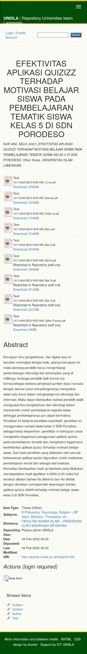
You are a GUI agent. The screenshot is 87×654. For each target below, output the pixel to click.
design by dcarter (25, 644)
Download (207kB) (26, 309)
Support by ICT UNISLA (57, 644)
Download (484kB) (26, 269)
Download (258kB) (26, 186)
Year (15, 618)
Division (17, 609)
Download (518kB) (26, 233)
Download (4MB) (25, 329)
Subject (17, 604)
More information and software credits (31, 639)
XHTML (66, 639)
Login (9, 33)
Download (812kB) (26, 289)
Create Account (16, 35)
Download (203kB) (26, 202)
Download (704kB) (26, 218)
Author (17, 613)
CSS (77, 639)
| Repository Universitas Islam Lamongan (38, 19)
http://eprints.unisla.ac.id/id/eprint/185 (48, 557)
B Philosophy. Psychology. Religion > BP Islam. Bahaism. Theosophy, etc (50, 514)
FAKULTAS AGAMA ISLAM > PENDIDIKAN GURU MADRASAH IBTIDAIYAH (52, 523)
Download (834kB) (26, 249)
